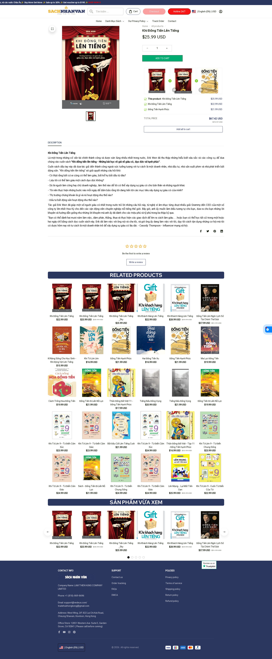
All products (157, 26)
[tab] (128, 557)
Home (145, 26)
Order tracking (119, 583)
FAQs (114, 589)
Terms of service (173, 583)
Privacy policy (171, 577)
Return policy (171, 595)
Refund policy (172, 601)
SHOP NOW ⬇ (63, 2)
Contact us (117, 577)
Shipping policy (172, 589)
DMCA (115, 595)
